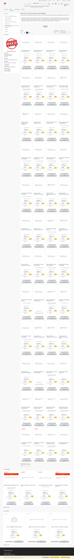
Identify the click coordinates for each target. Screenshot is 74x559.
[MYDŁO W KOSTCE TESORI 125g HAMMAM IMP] (64, 114)
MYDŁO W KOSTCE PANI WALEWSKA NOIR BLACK (63, 408)
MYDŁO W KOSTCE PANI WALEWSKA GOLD (51, 408)
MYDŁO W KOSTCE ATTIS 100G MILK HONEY (63, 51)
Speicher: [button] (58, 0)
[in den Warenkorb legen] (30, 60)
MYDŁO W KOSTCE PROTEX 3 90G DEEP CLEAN (52, 123)
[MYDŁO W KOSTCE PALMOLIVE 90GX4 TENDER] (64, 185)
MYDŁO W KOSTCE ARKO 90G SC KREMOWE (39, 443)
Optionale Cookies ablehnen (55, 557)
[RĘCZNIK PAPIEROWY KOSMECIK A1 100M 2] (11, 477)
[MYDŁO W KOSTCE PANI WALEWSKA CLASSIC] (52, 434)
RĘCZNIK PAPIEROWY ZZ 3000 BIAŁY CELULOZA (61, 486)
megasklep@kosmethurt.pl (13, 59)
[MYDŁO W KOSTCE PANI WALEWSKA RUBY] (26, 399)
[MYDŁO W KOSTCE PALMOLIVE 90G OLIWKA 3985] (64, 328)
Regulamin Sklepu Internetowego (9, 554)
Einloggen (63, 0)
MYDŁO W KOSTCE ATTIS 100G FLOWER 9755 (38, 51)
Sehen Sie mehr (6, 507)
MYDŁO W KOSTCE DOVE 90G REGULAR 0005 (52, 372)
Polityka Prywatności (7, 553)
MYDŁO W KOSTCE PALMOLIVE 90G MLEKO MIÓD (39, 337)
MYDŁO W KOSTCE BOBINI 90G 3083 (51, 229)
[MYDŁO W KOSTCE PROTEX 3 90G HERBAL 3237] (39, 291)
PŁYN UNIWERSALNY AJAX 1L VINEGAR (45, 485)
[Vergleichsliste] (58, 3)
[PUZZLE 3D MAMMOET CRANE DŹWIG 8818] (14, 519)
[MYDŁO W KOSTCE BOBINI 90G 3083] (52, 220)
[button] (50, 1)
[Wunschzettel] (61, 3)
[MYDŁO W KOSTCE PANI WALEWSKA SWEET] (39, 399)
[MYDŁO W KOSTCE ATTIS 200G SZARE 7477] (52, 42)
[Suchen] (49, 4)
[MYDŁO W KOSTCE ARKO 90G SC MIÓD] (64, 149)
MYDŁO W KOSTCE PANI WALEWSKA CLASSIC (51, 443)
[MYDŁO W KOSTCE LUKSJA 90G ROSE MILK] (39, 256)
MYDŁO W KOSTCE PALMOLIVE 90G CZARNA (25, 265)
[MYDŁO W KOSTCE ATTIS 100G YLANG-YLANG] (26, 42)
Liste (24, 33)
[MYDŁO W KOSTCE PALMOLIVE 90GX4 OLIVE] (39, 220)
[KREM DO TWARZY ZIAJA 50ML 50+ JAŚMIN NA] (37, 519)
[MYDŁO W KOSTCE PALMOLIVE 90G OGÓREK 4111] (52, 328)
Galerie (27, 33)
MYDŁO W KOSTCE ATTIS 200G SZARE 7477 (51, 51)
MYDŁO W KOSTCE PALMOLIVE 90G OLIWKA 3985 (63, 337)
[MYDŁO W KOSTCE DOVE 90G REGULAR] (26, 291)
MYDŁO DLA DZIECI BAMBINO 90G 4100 (64, 300)
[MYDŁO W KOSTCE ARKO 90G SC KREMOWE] (39, 434)
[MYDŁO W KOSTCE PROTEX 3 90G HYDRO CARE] (52, 77)
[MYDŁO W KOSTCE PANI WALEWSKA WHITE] (52, 291)
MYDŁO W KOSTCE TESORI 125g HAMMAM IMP (64, 123)
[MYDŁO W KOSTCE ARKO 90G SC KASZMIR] (26, 185)
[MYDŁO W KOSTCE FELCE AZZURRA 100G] (39, 77)
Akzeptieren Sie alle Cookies (65, 557)
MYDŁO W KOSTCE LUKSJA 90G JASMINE (64, 265)
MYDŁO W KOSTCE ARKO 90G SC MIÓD (64, 158)
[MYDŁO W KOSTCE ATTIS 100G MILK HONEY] (64, 42)
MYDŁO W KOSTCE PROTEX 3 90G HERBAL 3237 (39, 300)
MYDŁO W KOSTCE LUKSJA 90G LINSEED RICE (51, 265)
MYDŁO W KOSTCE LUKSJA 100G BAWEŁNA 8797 (64, 443)
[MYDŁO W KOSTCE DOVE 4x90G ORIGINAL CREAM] (64, 77)
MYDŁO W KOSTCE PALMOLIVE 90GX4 (37, 123)
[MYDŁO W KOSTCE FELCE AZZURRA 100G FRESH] (26, 77)
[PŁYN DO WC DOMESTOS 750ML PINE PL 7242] (28, 477)
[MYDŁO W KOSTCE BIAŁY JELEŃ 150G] (64, 363)
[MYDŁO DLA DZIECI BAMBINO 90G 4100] (64, 291)
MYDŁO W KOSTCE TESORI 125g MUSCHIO (38, 158)
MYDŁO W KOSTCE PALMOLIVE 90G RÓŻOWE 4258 (51, 194)
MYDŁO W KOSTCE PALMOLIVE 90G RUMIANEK (26, 372)
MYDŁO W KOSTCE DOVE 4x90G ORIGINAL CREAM (63, 86)
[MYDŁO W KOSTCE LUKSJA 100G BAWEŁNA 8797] (64, 434)
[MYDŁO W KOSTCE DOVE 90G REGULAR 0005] (52, 363)
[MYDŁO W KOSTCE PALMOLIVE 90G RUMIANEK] (26, 363)
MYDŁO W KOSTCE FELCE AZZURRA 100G (38, 86)
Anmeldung (68, 0)
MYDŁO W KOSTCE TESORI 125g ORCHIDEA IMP (51, 158)
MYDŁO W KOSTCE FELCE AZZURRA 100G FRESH (25, 86)
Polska (67, 125)
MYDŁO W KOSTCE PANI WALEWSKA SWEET (38, 408)
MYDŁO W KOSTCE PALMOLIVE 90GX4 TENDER (64, 194)
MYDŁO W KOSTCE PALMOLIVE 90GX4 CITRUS (38, 194)
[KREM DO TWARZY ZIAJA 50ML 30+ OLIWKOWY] (59, 519)
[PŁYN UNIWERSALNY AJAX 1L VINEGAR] (45, 477)
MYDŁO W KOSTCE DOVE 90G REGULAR (26, 300)
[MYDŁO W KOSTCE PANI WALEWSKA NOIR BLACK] (64, 399)
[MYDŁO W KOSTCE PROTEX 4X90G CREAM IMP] (39, 363)
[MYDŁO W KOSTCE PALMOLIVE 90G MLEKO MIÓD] (39, 328)
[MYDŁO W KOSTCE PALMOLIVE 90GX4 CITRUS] (39, 185)
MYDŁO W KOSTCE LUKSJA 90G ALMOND (26, 337)
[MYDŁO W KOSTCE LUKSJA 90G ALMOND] (26, 328)
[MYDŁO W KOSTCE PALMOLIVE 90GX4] (39, 114)
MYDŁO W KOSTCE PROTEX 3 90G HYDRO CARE (52, 86)
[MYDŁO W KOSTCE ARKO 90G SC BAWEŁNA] (26, 434)
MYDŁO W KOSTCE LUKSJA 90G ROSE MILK (39, 265)
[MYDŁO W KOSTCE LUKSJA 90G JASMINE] (64, 256)
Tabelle (30, 33)
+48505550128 (13, 62)
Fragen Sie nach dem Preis (39, 313)
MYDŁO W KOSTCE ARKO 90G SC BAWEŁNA (26, 443)
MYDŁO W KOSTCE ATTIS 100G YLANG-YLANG (25, 51)
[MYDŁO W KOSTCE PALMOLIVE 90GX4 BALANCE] (26, 220)
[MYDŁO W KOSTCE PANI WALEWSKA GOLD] (52, 399)
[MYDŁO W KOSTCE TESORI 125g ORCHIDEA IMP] (52, 149)
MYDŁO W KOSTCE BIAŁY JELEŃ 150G (63, 372)
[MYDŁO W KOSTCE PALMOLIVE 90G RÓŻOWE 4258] (52, 185)
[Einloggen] (52, 3)
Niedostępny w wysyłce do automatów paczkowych (37, 6)
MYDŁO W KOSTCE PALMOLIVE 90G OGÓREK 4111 (52, 337)
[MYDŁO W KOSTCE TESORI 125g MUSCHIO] (39, 149)
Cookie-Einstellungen (45, 557)
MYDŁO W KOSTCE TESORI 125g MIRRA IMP (26, 158)
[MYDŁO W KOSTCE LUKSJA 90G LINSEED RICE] (52, 256)
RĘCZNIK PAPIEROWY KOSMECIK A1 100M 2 (11, 486)
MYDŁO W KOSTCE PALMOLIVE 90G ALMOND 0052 (63, 229)
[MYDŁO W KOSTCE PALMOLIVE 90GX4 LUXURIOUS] (26, 114)
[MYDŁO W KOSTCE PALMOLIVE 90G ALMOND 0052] (64, 220)
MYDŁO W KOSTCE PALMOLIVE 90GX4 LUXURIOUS (24, 123)
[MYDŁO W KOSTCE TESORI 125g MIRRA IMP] (26, 149)
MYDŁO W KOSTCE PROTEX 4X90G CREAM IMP (39, 372)
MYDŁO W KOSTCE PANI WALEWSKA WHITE (51, 300)
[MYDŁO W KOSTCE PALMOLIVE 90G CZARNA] (26, 256)
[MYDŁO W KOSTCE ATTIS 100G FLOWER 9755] (39, 42)
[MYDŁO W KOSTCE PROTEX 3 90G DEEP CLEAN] (52, 114)
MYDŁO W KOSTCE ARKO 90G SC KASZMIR (26, 194)
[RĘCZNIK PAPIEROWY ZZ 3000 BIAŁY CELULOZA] (62, 477)
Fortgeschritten (26, 6)
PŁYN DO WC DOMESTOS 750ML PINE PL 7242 (28, 486)
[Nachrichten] (55, 3)
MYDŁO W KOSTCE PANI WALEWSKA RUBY (25, 408)
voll (22, 33)
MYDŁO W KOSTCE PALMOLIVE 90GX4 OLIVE (38, 229)
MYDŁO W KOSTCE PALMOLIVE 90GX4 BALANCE (26, 229)
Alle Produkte (17, 9)
